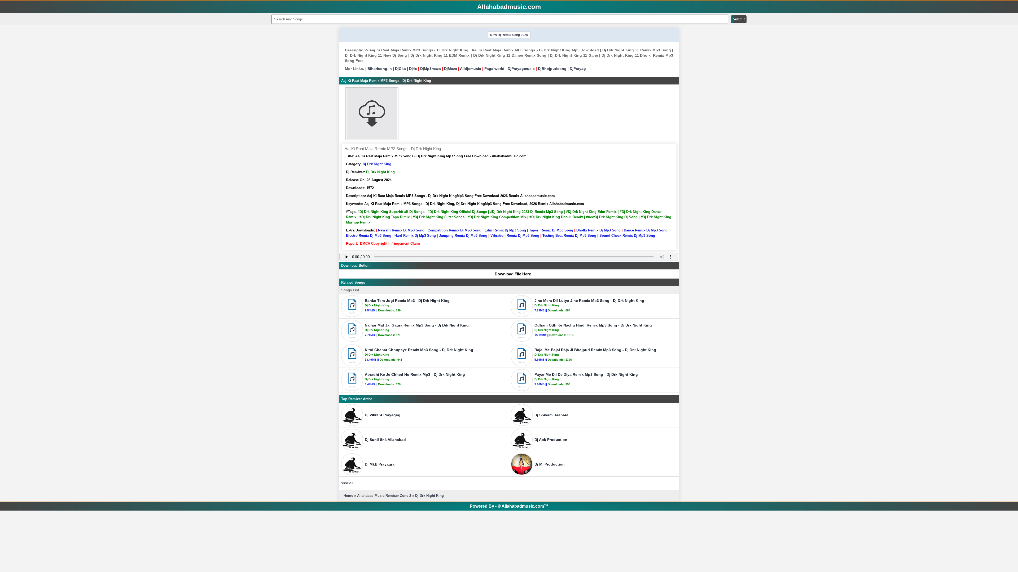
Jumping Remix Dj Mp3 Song (463, 236)
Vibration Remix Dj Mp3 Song (514, 236)
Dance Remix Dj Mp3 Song (646, 230)
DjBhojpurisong (552, 68)
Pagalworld (494, 68)
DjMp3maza (430, 68)
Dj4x (413, 68)
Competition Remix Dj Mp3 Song (454, 230)
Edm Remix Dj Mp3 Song (505, 230)
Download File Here (513, 274)
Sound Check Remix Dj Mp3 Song (627, 236)
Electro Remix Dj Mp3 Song (368, 236)
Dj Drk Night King (377, 164)
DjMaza (450, 68)
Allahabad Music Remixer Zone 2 (384, 496)
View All (347, 483)
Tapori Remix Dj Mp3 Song (551, 230)
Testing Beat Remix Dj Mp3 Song (569, 236)
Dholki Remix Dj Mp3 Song (598, 230)
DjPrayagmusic (521, 68)
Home (348, 496)
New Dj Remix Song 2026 (509, 35)
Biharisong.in (379, 68)
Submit (739, 19)
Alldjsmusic (470, 68)
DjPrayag (578, 68)
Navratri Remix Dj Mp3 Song (401, 230)
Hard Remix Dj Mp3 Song (415, 236)
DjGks (400, 68)
